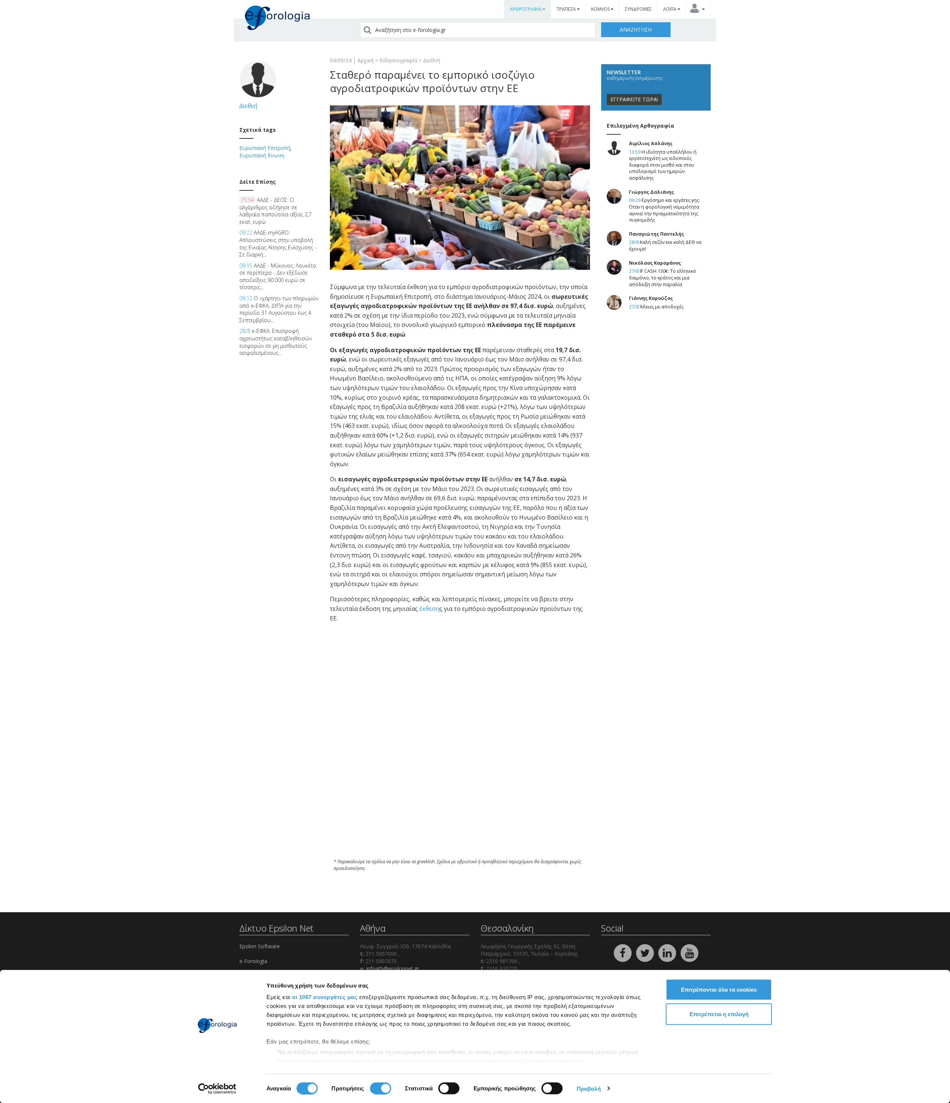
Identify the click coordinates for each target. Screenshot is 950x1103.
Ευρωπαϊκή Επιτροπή (264, 147)
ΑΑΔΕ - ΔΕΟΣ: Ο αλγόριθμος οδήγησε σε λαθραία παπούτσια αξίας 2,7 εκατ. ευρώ (275, 210)
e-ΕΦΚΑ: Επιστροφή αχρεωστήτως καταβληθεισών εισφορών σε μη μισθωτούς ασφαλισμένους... (275, 341)
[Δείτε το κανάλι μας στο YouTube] (689, 952)
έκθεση (429, 609)
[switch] (380, 1088)
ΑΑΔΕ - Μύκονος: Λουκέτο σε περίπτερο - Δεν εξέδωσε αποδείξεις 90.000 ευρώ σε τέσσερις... (277, 276)
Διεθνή (431, 60)
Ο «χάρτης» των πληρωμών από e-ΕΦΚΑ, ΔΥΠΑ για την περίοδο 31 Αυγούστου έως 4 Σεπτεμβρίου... (278, 309)
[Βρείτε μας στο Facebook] (623, 952)
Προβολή (589, 1088)
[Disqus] (460, 752)
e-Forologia (253, 961)
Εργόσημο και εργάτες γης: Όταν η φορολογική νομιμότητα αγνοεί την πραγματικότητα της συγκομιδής (664, 210)
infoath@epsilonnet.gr (392, 968)
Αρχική (365, 60)
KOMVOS (601, 9)
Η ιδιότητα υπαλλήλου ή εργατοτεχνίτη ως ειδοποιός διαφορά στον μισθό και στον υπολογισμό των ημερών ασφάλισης (663, 165)
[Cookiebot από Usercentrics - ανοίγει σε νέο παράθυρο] (217, 1088)
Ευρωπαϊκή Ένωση (261, 155)
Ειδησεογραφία (398, 60)
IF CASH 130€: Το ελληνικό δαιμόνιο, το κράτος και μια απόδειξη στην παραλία (662, 277)
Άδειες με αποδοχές (662, 307)
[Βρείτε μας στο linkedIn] (668, 952)
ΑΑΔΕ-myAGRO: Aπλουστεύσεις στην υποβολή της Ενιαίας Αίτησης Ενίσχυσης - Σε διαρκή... (278, 243)
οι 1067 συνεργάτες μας (324, 997)
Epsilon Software (259, 946)
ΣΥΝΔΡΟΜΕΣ (638, 9)
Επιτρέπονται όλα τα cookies (719, 989)
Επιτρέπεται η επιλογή (718, 1014)
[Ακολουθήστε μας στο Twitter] (646, 952)
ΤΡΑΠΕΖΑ (567, 9)
